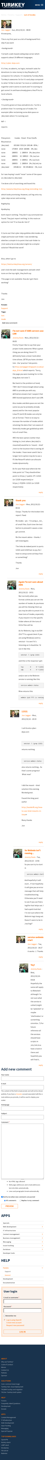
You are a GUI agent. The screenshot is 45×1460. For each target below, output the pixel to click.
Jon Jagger (5, 30)
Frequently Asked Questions (10, 1403)
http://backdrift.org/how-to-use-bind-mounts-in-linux (32, 811)
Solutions (6, 1381)
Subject (4, 1113)
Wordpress (5, 1448)
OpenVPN (4, 1440)
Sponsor (4, 1375)
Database (6, 1249)
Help (5, 1260)
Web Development (7, 1423)
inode (3, 319)
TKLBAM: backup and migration (11, 1389)
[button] (39, 5)
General (7, 1275)
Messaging (7, 1242)
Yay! (33, 965)
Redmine (4, 1453)
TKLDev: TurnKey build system (11, 1392)
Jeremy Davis (18, 338)
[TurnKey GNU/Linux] (13, 7)
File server (4, 1450)
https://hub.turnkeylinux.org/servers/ (16, 264)
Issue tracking (8, 1245)
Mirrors (3, 1367)
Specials (6, 1223)
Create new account (14, 1322)
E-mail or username (11, 1297)
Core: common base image (10, 1384)
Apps (5, 1215)
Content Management (8, 1417)
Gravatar (19, 1094)
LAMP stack (5, 1445)
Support (19, 15)
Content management (11, 1234)
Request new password (15, 1325)
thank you (21, 500)
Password (8, 1306)
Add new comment (9, 323)
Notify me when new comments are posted (19, 1197)
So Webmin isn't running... (33, 852)
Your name (5, 1075)
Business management (11, 1238)
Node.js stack (5, 1442)
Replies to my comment (30, 1200)
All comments (11, 1200)
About (4, 1358)
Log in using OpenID (13, 1320)
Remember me (11, 1316)
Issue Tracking (6, 1426)
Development (8, 1279)
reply (41, 492)
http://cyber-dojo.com (10, 63)
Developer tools (9, 1253)
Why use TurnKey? (7, 1362)
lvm (2, 315)
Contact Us (5, 1370)
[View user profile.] (6, 24)
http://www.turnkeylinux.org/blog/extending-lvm (21, 189)
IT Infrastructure (9, 1230)
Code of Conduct (7, 1364)
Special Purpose (6, 1431)
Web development (9, 1227)
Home (3, 15)
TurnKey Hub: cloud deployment (12, 1387)
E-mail (3, 1084)
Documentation (9, 1283)
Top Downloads (8, 1436)
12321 (25, 711)
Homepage (5, 1105)
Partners (4, 1373)
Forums (11, 15)
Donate (3, 1409)
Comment (5, 1122)
